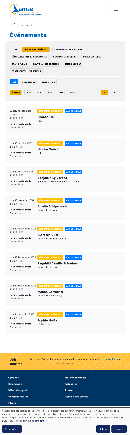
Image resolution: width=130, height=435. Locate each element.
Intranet (13, 402)
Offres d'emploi (17, 390)
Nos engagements (75, 377)
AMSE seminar (29, 81)
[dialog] (65, 421)
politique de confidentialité (36, 420)
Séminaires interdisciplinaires (29, 56)
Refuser (103, 429)
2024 (50, 92)
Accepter (119, 429)
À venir (16, 92)
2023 (60, 92)
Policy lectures (92, 56)
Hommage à (15, 383)
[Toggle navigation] (115, 9)
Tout (14, 49)
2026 (28, 92)
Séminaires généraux (35, 49)
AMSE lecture (48, 81)
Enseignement (73, 64)
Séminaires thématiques (68, 49)
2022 (71, 92)
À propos (13, 377)
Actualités (71, 383)
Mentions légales (18, 396)
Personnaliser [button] (12, 429)
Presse (69, 390)
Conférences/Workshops (26, 71)
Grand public (19, 64)
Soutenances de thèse (46, 64)
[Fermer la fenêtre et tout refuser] (127, 410)
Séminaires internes (65, 56)
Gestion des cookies (76, 396)
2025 (39, 92)
